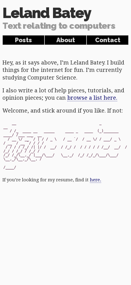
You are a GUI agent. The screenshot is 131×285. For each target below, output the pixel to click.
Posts (23, 40)
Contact (107, 40)
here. (95, 180)
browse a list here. (92, 97)
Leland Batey (58, 18)
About (65, 40)
